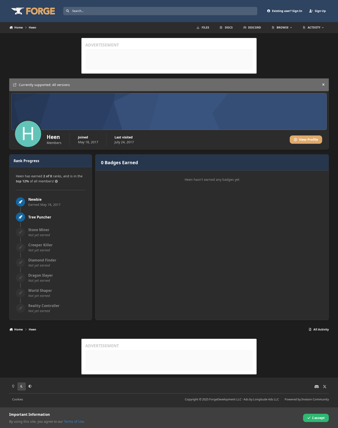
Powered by (307, 399)
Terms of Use (74, 421)
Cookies (17, 399)
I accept (318, 418)
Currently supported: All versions (44, 85)
